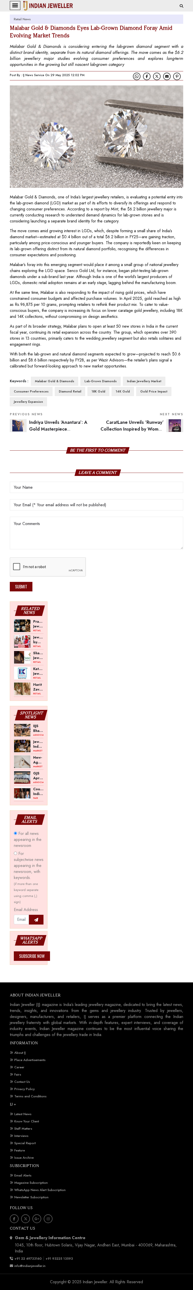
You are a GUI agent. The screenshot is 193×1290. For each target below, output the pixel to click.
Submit (21, 587)
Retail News (22, 19)
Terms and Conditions (30, 1096)
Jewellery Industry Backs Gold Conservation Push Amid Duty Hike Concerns (38, 743)
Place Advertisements (29, 1060)
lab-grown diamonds (100, 381)
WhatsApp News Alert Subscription (40, 1190)
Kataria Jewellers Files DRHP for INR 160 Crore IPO (38, 671)
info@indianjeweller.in (29, 1265)
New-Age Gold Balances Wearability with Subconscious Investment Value (38, 759)
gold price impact (153, 391)
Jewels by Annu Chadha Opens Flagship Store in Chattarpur (38, 639)
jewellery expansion (28, 402)
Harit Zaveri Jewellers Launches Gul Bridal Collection (38, 686)
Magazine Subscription (31, 1182)
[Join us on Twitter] (157, 76)
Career (19, 1067)
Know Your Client (26, 1121)
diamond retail (70, 391)
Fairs (17, 1074)
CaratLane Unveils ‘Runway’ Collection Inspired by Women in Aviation (142, 429)
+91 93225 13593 (59, 1258)
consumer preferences (31, 391)
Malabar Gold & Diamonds (54, 381)
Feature (19, 1150)
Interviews (21, 1135)
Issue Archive (24, 1157)
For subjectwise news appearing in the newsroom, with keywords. (28, 877)
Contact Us (22, 1081)
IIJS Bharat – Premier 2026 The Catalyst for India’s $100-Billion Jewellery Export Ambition (38, 728)
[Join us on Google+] (36, 1218)
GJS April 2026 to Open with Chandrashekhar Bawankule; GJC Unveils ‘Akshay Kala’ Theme (38, 775)
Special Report (25, 1143)
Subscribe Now (32, 956)
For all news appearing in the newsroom (27, 839)
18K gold (98, 391)
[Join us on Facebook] (147, 76)
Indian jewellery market (144, 381)
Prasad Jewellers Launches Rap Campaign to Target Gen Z (38, 623)
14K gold (123, 391)
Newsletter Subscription (31, 1197)
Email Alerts (22, 1175)
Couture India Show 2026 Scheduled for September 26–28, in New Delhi (38, 791)
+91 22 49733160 (28, 1258)
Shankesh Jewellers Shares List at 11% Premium (38, 655)
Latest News (22, 1114)
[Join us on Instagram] (48, 1218)
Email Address (26, 910)
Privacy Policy (24, 1089)
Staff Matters (23, 1128)
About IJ (20, 1052)
